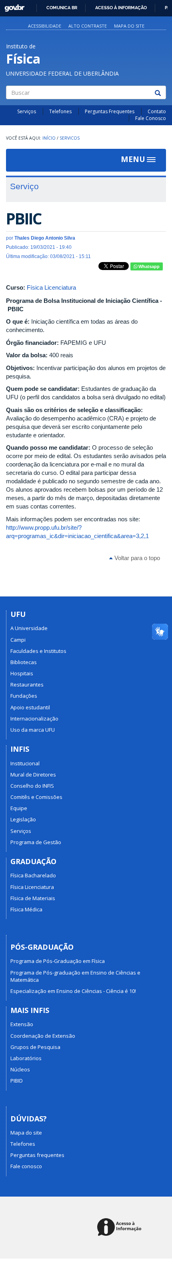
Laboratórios (26, 1058)
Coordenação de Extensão (42, 1035)
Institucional (25, 763)
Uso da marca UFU (32, 729)
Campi (18, 639)
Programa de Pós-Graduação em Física (57, 961)
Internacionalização (34, 718)
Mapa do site (129, 26)
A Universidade (29, 628)
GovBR (11, 5)
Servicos (70, 138)
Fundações (23, 695)
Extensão (21, 1024)
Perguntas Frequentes (109, 111)
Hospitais (21, 673)
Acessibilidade (44, 26)
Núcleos (20, 1069)
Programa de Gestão (35, 842)
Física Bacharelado (33, 875)
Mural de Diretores (33, 774)
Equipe (18, 808)
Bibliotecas (23, 662)
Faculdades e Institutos (38, 651)
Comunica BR (61, 7)
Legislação (23, 819)
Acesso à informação (121, 7)
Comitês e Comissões (36, 797)
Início (49, 138)
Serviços (26, 111)
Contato (157, 111)
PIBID (16, 1080)
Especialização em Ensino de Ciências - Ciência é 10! (73, 991)
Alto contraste (87, 26)
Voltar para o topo (136, 557)
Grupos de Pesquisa (35, 1047)
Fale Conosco (150, 118)
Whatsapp (148, 266)
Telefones (60, 111)
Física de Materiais (32, 898)
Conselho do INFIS (32, 785)
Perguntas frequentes (37, 1155)
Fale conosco (26, 1166)
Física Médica (26, 909)
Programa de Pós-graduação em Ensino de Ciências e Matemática (75, 976)
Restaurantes (27, 684)
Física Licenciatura (51, 287)
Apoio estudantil (30, 707)
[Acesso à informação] (120, 1227)
